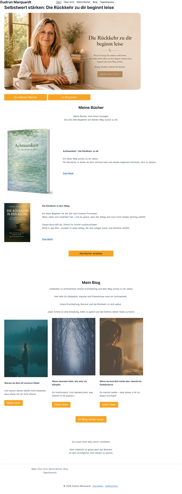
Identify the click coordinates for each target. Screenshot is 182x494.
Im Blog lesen (69, 97)
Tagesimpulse (107, 2)
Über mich (69, 2)
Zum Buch (68, 173)
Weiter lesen (13, 402)
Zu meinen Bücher (25, 97)
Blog (95, 2)
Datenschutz (112, 486)
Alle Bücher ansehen (91, 253)
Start (58, 2)
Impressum (97, 486)
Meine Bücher (83, 2)
